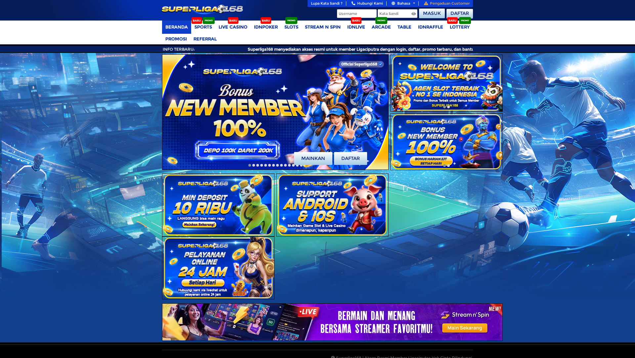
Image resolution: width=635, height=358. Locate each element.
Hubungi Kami (370, 3)
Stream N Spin (323, 26)
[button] (250, 165)
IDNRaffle (430, 26)
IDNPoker (266, 26)
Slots (291, 26)
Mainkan (313, 158)
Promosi (176, 38)
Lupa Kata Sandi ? (327, 3)
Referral (205, 38)
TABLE (404, 26)
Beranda (176, 26)
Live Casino (233, 26)
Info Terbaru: (179, 49)
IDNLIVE (356, 26)
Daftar (459, 13)
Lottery (460, 26)
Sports (203, 26)
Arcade (381, 26)
